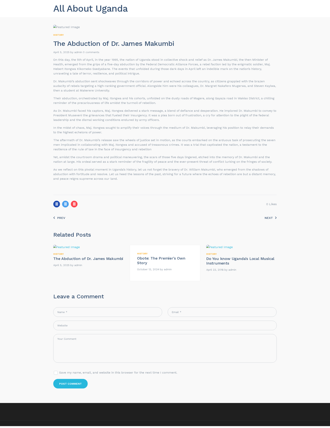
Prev (61, 218)
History (58, 35)
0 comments (91, 52)
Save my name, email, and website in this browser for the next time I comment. (118, 372)
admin (78, 52)
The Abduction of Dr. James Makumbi (88, 258)
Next (268, 218)
